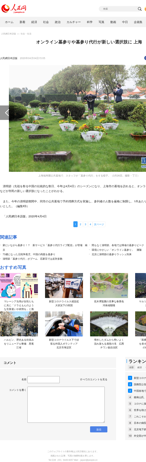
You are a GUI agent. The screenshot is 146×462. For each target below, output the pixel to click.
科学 (90, 22)
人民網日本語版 (8, 33)
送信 (98, 429)
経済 (34, 22)
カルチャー (74, 22)
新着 (22, 22)
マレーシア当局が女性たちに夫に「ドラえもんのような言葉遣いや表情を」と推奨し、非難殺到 (19, 307)
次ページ (99, 224)
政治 (58, 22)
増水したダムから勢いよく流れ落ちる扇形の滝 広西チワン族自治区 (109, 343)
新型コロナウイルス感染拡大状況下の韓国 (64, 303)
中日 (125, 22)
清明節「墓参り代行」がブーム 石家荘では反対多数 (32, 258)
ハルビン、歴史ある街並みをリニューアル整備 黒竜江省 (19, 343)
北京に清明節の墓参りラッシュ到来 (112, 254)
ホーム (9, 22)
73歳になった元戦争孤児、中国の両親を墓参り (29, 254)
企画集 (138, 22)
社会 (46, 22)
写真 (101, 22)
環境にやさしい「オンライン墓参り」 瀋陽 (117, 249)
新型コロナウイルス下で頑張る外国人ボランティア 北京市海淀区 (64, 343)
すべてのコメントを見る (93, 379)
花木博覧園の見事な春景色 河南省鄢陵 (110, 303)
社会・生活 (26, 33)
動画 (113, 22)
